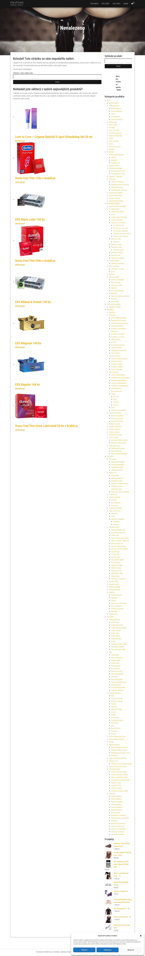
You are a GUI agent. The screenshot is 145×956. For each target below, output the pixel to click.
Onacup (115, 405)
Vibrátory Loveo (116, 244)
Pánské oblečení (114, 429)
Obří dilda (114, 677)
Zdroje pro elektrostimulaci (120, 492)
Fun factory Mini (118, 225)
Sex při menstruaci (115, 195)
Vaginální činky (116, 785)
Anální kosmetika (117, 625)
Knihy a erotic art (114, 511)
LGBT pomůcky (114, 266)
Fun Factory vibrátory (120, 231)
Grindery (114, 500)
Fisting (113, 601)
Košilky (113, 715)
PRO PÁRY (106, 4)
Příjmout (84, 950)
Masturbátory (113, 372)
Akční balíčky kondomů (119, 318)
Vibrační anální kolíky (118, 649)
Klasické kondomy (117, 326)
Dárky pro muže (116, 285)
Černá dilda (115, 655)
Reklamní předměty (117, 263)
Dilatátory (112, 312)
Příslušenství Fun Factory (122, 234)
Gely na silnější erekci (118, 546)
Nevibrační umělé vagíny (119, 440)
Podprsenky (115, 717)
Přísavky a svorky (115, 147)
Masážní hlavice (116, 810)
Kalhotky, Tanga (116, 709)
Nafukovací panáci (117, 416)
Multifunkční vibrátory (118, 815)
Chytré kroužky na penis (119, 359)
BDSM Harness (116, 108)
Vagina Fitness (116, 783)
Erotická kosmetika (115, 168)
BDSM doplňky (113, 103)
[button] (141, 936)
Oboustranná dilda (117, 674)
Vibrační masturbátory (118, 410)
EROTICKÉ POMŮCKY (114, 204)
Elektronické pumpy (117, 448)
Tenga (113, 394)
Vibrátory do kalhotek (118, 829)
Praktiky (111, 592)
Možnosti (131, 950)
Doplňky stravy (114, 166)
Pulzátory (114, 821)
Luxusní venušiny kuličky (119, 775)
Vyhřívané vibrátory (117, 834)
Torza (113, 408)
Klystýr (113, 641)
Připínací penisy (114, 745)
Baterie (113, 157)
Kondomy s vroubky (117, 337)
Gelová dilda (115, 663)
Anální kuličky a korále (118, 628)
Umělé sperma (116, 571)
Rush (113, 215)
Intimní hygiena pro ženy (117, 736)
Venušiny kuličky (114, 769)
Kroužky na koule (116, 364)
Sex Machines (116, 503)
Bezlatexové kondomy (118, 321)
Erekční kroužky (116, 361)
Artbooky (116, 522)
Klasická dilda (115, 666)
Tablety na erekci (117, 470)
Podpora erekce (114, 432)
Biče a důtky (113, 125)
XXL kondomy (115, 353)
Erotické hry (113, 495)
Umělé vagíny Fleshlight (119, 217)
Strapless (114, 755)
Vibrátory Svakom (117, 253)
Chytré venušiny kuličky (119, 772)
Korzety (113, 712)
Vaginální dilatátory (117, 690)
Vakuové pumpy (114, 446)
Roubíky (111, 149)
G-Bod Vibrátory (116, 799)
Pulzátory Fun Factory (120, 236)
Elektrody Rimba (116, 481)
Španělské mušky (117, 467)
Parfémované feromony (119, 190)
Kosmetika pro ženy (118, 174)
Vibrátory (116, 242)
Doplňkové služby (115, 307)
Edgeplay (114, 598)
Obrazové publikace (117, 519)
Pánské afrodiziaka (117, 465)
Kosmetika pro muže (118, 171)
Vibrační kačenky (117, 220)
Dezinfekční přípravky (118, 533)
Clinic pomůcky (114, 130)
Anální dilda (115, 622)
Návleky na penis (114, 424)
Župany (113, 734)
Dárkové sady (115, 282)
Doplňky (113, 704)
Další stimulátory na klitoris (120, 296)
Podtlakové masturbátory (119, 386)
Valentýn (114, 288)
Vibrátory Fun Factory (118, 223)
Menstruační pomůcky (116, 739)
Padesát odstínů (114, 587)
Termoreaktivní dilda (118, 688)
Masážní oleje (113, 582)
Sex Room (114, 505)
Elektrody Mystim (117, 478)
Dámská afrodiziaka (118, 462)
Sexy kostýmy (116, 728)
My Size (113, 342)
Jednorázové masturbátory (120, 378)
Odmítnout (107, 950)
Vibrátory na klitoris (117, 832)
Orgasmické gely (116, 565)
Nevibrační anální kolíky (119, 644)
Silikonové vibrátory (117, 826)
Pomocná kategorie (113, 304)
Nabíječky (114, 160)
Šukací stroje (113, 761)
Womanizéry (113, 293)
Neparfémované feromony (120, 185)
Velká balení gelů (116, 573)
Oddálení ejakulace (115, 427)
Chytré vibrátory (116, 796)
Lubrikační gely (114, 527)
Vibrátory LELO (116, 239)
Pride (113, 272)
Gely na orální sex (117, 543)
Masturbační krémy (117, 560)
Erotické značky (114, 209)
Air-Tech (116, 397)
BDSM (126, 4)
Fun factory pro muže (120, 228)
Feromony (112, 179)
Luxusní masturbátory (118, 383)
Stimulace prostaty (117, 647)
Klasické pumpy (116, 451)
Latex (113, 114)
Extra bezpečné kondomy (119, 323)
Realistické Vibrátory (118, 823)
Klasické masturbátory (118, 380)
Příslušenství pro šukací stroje (121, 764)
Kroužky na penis (114, 356)
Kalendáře (114, 514)
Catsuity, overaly (116, 698)
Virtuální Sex (113, 614)
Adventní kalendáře (117, 280)
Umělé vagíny (113, 437)
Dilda (110, 652)
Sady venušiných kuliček (119, 777)
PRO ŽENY (116, 4)
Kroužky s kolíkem (117, 367)
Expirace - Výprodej (115, 176)
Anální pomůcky (114, 620)
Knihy (113, 516)
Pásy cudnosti (114, 141)
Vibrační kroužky (116, 369)
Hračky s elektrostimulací (119, 484)
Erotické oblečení (115, 693)
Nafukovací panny (115, 413)
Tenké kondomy (116, 348)
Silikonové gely (116, 568)
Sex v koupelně (116, 606)
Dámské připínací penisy (119, 747)
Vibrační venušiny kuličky (119, 791)
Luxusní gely (115, 554)
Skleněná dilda (116, 685)
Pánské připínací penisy (119, 750)
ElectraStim (115, 475)
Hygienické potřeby (115, 508)
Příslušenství (115, 163)
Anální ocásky (115, 630)
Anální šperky (115, 636)
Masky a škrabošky (115, 136)
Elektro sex (112, 473)
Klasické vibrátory (117, 802)
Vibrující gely (115, 576)
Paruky (111, 742)
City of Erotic (17, 2)
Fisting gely (115, 535)
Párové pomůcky (114, 590)
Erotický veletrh (114, 261)
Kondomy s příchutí (117, 334)
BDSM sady (113, 122)
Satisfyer (114, 299)
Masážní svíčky (114, 584)
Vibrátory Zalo (115, 255)
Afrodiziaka (112, 459)
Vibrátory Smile (116, 247)
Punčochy (114, 723)
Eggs (115, 399)
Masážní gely (115, 557)
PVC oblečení (115, 117)
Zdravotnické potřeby (116, 201)
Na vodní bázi (115, 562)
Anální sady (115, 633)
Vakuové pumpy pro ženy (117, 766)
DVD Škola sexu (116, 595)
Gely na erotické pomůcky (120, 538)
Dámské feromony (117, 182)
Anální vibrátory (116, 639)
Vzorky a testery (114, 198)
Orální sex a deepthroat (119, 603)
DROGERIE (110, 152)
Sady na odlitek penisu (118, 682)
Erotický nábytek (114, 497)
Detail (22, 141)
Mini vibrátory (115, 813)
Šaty (112, 726)
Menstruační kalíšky (115, 193)
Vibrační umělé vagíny (118, 443)
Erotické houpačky (115, 133)
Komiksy (116, 524)
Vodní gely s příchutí (118, 579)
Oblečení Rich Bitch (117, 212)
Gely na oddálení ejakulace (120, 541)
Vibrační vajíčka (116, 788)
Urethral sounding (117, 609)
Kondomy (112, 315)
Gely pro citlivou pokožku (119, 549)
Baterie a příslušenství (116, 155)
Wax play (114, 611)
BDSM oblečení (114, 106)
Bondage (112, 128)
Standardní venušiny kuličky (120, 780)
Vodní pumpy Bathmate (119, 454)
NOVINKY (112, 274)
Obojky (111, 138)
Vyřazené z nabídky (117, 258)
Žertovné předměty (117, 291)
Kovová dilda (115, 669)
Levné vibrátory (116, 804)
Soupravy (114, 731)
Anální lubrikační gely (118, 530)
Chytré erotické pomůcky (117, 206)
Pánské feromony (117, 187)
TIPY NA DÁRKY (114, 277)
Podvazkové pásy (117, 720)
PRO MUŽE (95, 4)
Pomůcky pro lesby (117, 269)
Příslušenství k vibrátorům (120, 818)
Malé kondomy (116, 340)
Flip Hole (116, 402)
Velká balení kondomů (118, 350)
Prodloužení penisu (115, 435)
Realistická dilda (116, 679)
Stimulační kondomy (118, 345)
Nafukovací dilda (116, 671)
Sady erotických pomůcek (118, 758)
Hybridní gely (115, 552)
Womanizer (115, 302)
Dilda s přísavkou (117, 658)
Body (112, 696)
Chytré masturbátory (118, 375)
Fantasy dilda (115, 660)
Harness (114, 707)
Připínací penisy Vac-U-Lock (120, 753)
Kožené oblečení (116, 111)
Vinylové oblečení (117, 119)
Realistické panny (117, 421)
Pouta (111, 144)
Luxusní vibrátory (117, 807)
